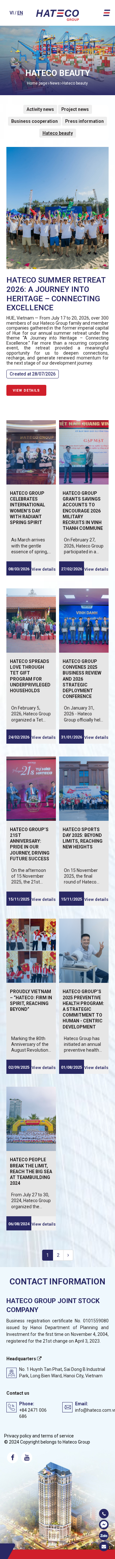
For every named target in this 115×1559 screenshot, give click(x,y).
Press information (84, 121)
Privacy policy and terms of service (39, 1435)
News (55, 83)
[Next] (68, 1255)
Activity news (40, 109)
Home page (37, 83)
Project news (75, 109)
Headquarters (21, 1358)
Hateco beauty (75, 83)
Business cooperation (34, 121)
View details (26, 390)
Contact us (17, 1393)
